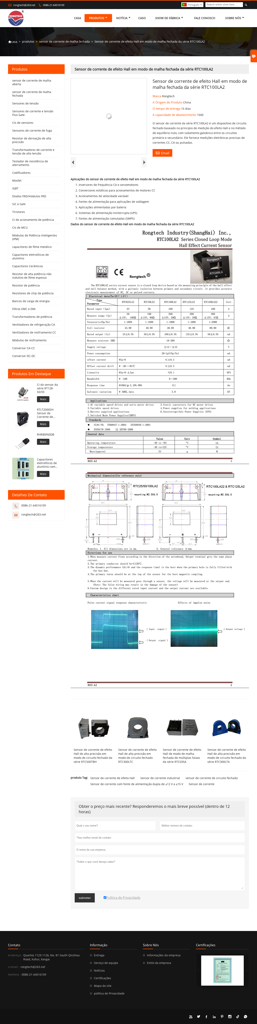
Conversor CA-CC (23, 348)
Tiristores (18, 212)
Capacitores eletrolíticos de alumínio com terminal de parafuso (47, 463)
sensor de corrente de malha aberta (31, 82)
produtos (96, 18)
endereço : (15, 955)
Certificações (102, 978)
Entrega (99, 955)
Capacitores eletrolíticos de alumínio (30, 256)
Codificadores (21, 173)
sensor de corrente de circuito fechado (212, 778)
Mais (43, 399)
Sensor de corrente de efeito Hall (112, 778)
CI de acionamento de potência (33, 220)
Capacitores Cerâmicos (27, 266)
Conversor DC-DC (23, 356)
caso (142, 18)
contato (14, 945)
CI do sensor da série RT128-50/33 (47, 388)
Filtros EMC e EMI (24, 309)
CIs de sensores (22, 123)
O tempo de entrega (167, 108)
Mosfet (16, 180)
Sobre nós (233, 18)
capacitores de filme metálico (32, 247)
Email (162, 152)
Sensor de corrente (201, 784)
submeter (85, 897)
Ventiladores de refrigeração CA (33, 324)
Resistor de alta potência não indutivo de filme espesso (31, 275)
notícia (121, 18)
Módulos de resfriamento (29, 340)
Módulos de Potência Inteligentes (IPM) (34, 237)
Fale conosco (204, 18)
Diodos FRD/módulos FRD (29, 196)
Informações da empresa (164, 955)
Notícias (99, 970)
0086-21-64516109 (53, 5)
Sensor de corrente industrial (160, 778)
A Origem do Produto (168, 102)
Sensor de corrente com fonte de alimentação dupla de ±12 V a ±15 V (136, 784)
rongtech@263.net (24, 5)
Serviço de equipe (106, 963)
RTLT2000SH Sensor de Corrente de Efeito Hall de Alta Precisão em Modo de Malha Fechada (48, 413)
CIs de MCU (20, 227)
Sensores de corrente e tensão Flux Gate (32, 113)
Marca (157, 96)
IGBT (15, 188)
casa (77, 18)
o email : (13, 967)
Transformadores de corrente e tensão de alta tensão (33, 151)
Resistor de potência (26, 285)
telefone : (14, 974)
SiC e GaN (18, 204)
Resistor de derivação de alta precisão (31, 140)
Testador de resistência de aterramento (30, 163)
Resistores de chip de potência (33, 293)
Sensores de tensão (25, 103)
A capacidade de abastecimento (175, 115)
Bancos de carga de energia (31, 301)
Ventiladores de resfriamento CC (34, 332)
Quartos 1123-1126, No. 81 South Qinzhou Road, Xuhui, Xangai (51, 957)
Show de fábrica (167, 18)
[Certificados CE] (222, 970)
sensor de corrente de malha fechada (64, 41)
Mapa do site (102, 986)
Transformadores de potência (32, 317)
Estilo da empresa (159, 963)
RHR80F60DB (45, 434)
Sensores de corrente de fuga (32, 130)
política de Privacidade (109, 993)
